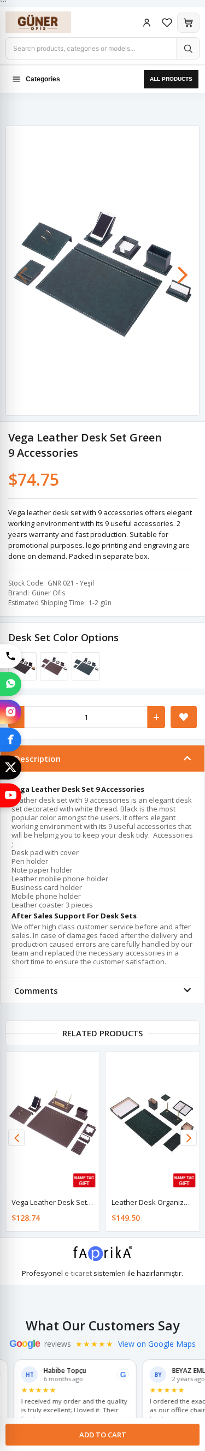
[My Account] (147, 23)
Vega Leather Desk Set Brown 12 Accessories (86, 1202)
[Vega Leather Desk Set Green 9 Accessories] (84, 666)
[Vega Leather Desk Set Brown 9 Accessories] (52, 666)
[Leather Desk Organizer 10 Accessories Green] (153, 1122)
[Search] (187, 48)
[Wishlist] (167, 23)
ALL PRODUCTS (171, 79)
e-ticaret (78, 1273)
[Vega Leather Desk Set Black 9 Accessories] (21, 666)
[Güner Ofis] (49, 22)
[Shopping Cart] (188, 23)
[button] (183, 269)
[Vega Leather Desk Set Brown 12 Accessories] (52, 1122)
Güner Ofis (48, 593)
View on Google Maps (157, 1344)
